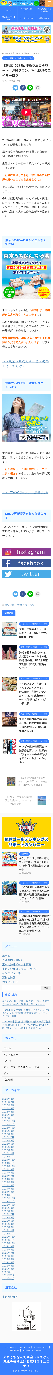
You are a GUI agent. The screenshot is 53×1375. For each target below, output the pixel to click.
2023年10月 (8, 1204)
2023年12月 (8, 1198)
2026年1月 (8, 1118)
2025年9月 (8, 1130)
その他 (7, 1048)
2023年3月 (8, 1227)
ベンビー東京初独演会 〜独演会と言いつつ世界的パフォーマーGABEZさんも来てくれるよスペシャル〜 (33, 754)
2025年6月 (8, 1140)
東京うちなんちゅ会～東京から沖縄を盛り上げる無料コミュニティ (26, 1361)
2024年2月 (8, 1191)
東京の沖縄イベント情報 (44, 10)
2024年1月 (8, 1195)
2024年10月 (8, 1166)
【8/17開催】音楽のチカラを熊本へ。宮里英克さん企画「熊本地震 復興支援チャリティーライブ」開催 (26, 1013)
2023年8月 (8, 1211)
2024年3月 (8, 1188)
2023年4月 (8, 1223)
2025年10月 (8, 1127)
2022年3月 (8, 1265)
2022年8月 (8, 1249)
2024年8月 (8, 1172)
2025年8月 (8, 1134)
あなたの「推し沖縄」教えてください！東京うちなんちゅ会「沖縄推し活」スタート (25, 1003)
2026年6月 (8, 1105)
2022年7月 (8, 1252)
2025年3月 (8, 1150)
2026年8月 (8, 1098)
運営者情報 (8, 977)
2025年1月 (8, 1156)
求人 (6, 1073)
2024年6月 (8, 1179)
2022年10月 (8, 1243)
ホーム (9, 10)
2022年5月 (8, 1259)
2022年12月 (8, 1236)
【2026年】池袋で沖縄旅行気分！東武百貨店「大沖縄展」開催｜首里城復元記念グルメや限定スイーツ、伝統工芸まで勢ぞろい (35, 923)
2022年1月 (8, 1272)
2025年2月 (8, 1153)
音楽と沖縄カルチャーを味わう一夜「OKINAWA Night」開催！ (33, 632)
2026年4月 (8, 1111)
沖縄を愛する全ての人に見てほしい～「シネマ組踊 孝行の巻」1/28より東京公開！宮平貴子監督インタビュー (33, 660)
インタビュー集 (26, 18)
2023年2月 (8, 1230)
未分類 (7, 1060)
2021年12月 (8, 1275)
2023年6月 (8, 1217)
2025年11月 (8, 1124)
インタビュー (11, 1054)
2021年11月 (8, 1278)
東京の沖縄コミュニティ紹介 (19, 968)
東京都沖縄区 (10, 1296)
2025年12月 (8, 1121)
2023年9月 (8, 1207)
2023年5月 (8, 1220)
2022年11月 (8, 1240)
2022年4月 (8, 1262)
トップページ (10, 1347)
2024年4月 (8, 1185)
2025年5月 (8, 1143)
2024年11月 (8, 1163)
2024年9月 (8, 1169)
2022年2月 (8, 1268)
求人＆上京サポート (8, 18)
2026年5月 (8, 1108)
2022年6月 (8, 1256)
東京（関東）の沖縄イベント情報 (19, 605)
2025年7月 (8, 1137)
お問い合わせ (44, 18)
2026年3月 (8, 1114)
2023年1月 (8, 1233)
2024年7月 (8, 1175)
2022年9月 (8, 1246)
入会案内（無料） (26, 10)
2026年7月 (8, 1102)
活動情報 (8, 1079)
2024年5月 (8, 1182)
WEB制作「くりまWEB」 (33, 1350)
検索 (46, 987)
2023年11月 (8, 1201)
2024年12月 (8, 1159)
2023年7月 (8, 1214)
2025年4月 (8, 1146)
